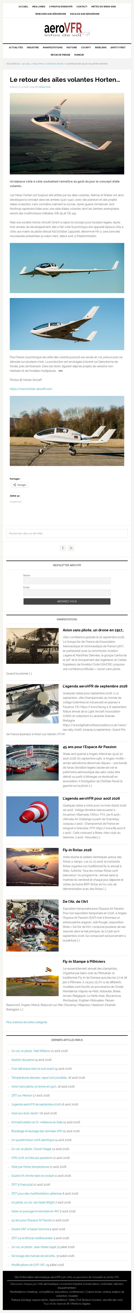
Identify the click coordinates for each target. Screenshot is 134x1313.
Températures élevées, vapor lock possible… (39, 1077)
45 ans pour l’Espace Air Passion (89, 747)
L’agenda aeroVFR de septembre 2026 (95, 686)
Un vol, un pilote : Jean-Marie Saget (33, 1247)
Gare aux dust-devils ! (25, 1113)
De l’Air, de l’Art (75, 901)
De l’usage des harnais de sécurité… (33, 1256)
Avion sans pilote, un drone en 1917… (93, 630)
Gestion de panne (22, 1059)
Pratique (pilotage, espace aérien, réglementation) (39, 1299)
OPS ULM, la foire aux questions (31, 1158)
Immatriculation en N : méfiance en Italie (37, 1122)
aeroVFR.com (58, 1277)
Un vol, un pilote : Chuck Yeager (31, 1149)
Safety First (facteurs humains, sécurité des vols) (96, 1299)
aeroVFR (67, 29)
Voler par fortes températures (30, 1166)
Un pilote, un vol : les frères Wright (33, 1202)
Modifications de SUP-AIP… (28, 1265)
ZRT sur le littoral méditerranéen (32, 1238)
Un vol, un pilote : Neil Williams (30, 1051)
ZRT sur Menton (21, 1095)
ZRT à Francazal (22, 1184)
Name (26, 575)
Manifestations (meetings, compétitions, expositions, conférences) (47, 1291)
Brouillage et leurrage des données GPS (36, 1131)
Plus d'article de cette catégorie (26, 1022)
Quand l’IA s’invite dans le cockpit (32, 1175)
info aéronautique (48, 1284)
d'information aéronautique (34, 1277)
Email (26, 587)
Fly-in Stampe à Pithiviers (84, 961)
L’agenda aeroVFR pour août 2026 (91, 798)
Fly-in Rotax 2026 (77, 850)
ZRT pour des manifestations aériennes (36, 1193)
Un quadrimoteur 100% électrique (32, 1140)
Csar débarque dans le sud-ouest (32, 1068)
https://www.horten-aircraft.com (31, 389)
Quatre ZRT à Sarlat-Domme (30, 1229)
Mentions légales (80, 1303)
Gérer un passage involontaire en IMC (35, 1211)
